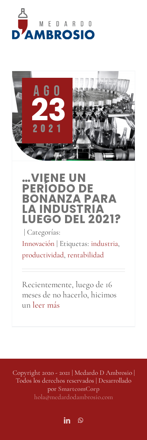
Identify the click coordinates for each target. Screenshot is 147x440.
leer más (46, 305)
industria (104, 243)
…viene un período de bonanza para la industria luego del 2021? (71, 198)
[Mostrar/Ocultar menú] (129, 23)
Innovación (38, 243)
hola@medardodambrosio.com (73, 397)
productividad (43, 255)
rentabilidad (85, 255)
